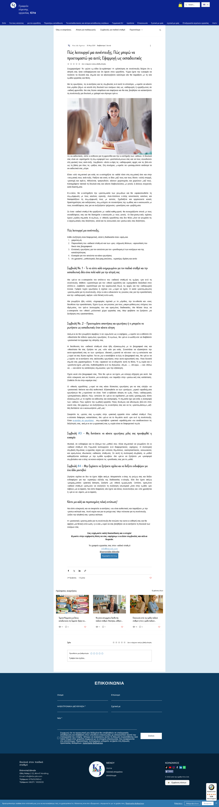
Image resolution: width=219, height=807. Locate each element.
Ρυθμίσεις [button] (178, 803)
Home (109, 768)
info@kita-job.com (33, 776)
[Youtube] (170, 767)
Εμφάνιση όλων (157, 591)
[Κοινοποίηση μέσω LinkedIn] (79, 571)
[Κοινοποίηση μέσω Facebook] (68, 571)
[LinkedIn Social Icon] (180, 767)
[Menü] (215, 784)
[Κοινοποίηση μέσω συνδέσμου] (85, 571)
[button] (180, 4)
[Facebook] (177, 767)
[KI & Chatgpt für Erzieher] (72, 604)
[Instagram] (173, 767)
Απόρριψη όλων (192, 803)
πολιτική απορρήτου (114, 772)
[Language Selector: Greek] (205, 4)
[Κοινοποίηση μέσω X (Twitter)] (74, 571)
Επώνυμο (115, 695)
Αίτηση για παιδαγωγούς (86, 30)
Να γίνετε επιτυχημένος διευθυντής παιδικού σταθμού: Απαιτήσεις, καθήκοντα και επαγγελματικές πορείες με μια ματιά (109, 619)
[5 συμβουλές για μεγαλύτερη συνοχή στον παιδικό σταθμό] (146, 604)
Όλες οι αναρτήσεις (63, 30)
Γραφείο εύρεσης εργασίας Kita (27, 9)
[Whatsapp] (184, 767)
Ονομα (60, 695)
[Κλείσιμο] (216, 803)
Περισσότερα (135, 30)
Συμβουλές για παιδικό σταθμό (112, 30)
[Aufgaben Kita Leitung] (109, 604)
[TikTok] (166, 767)
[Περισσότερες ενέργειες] (150, 45)
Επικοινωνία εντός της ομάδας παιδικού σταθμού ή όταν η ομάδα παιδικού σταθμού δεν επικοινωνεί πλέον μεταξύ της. (145, 619)
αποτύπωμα (111, 775)
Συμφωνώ (208, 803)
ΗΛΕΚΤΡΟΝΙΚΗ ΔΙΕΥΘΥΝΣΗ (70, 706)
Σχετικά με (115, 706)
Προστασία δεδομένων (135, 803)
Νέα (59, 718)
